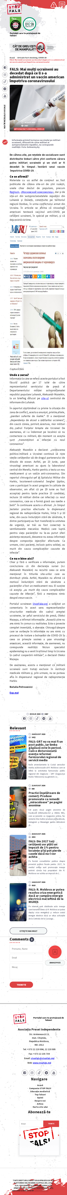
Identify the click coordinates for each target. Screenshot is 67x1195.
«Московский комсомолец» (37, 192)
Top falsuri (40, 1094)
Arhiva (40, 1103)
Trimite (21, 984)
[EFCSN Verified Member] (29, 24)
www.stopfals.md (42, 1062)
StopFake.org (40, 603)
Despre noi (40, 1100)
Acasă (12, 57)
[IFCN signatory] (15, 24)
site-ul (45, 398)
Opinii (40, 1097)
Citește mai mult (28, 931)
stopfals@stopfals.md (42, 1058)
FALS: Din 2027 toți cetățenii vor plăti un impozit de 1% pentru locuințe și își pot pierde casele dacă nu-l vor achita (45, 849)
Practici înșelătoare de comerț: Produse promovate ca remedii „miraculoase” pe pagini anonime (45, 799)
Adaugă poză (55, 963)
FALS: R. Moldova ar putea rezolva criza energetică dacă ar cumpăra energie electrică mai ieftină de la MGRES (46, 895)
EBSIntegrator (41, 1191)
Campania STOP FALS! (40, 1088)
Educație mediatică (40, 1091)
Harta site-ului (40, 1107)
